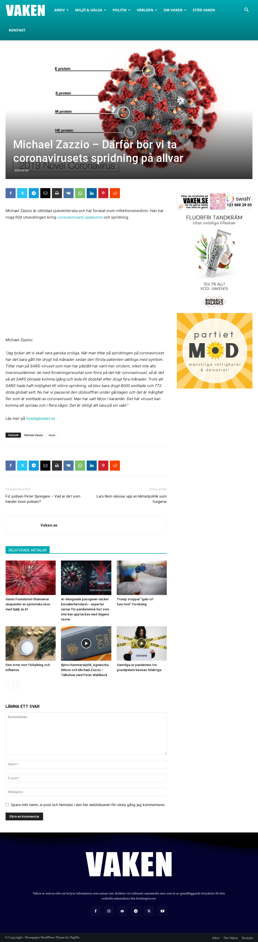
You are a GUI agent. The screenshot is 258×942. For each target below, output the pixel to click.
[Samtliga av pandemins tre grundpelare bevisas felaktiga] (142, 643)
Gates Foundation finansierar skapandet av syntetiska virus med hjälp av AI (28, 604)
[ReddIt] (115, 193)
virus (52, 435)
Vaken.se (49, 525)
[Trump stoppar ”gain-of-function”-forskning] (142, 578)
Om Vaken (173, 10)
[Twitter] (22, 193)
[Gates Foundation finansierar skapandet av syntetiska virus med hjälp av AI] (31, 578)
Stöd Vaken (204, 10)
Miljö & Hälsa (88, 10)
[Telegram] (34, 193)
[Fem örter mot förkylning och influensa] (31, 643)
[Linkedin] (92, 193)
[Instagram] (109, 911)
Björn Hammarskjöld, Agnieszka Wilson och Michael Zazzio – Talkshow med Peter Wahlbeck (85, 670)
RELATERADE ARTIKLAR (28, 550)
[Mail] (122, 911)
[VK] (68, 193)
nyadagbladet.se (40, 418)
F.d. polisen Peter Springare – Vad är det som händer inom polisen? (43, 499)
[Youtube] (162, 911)
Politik (119, 10)
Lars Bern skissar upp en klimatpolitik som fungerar (131, 499)
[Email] (45, 193)
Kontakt (17, 30)
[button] (246, 10)
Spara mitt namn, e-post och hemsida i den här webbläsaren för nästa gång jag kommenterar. (88, 805)
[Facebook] (11, 193)
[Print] (57, 193)
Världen (145, 10)
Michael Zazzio (33, 435)
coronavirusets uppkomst (80, 217)
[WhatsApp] (80, 193)
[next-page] (17, 685)
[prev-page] (9, 685)
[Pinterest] (103, 193)
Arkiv (59, 10)
